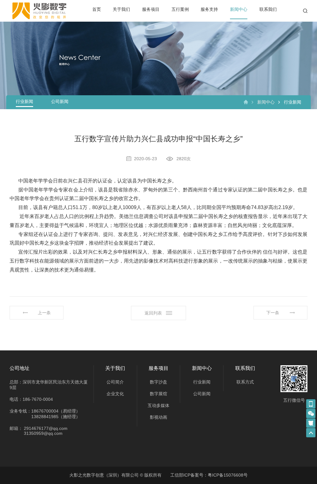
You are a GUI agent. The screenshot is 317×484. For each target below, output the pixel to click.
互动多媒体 (158, 405)
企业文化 (115, 393)
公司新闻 (59, 101)
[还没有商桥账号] (310, 423)
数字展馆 (158, 393)
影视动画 (158, 417)
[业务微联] (310, 413)
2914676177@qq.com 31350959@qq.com (45, 431)
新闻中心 (238, 9)
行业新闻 (24, 101)
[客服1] (310, 404)
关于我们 (121, 9)
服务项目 (150, 9)
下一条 (272, 312)
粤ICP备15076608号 (228, 475)
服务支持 (209, 9)
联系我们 (268, 9)
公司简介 (115, 381)
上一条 (44, 312)
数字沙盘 (158, 381)
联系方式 (245, 381)
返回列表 (153, 313)
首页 (96, 9)
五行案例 (180, 9)
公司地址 (19, 368)
